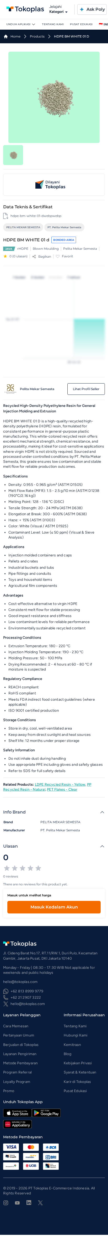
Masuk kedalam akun (54, 907)
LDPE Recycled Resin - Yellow (60, 784)
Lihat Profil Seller (86, 389)
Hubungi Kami (75, 1035)
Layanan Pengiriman (20, 1054)
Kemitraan (72, 1045)
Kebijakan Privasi (78, 1063)
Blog (67, 1054)
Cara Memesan (15, 1026)
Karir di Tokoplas (77, 1082)
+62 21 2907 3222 (25, 997)
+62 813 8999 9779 (26, 991)
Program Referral (17, 1072)
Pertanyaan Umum (18, 1035)
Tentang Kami (53, 24)
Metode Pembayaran (20, 1063)
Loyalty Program (16, 1082)
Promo (8, 1091)
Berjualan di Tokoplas (21, 1045)
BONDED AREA (63, 240)
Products (37, 36)
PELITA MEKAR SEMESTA (23, 227)
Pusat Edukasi (81, 24)
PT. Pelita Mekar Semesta (64, 227)
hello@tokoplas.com (27, 1004)
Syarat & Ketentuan (80, 1072)
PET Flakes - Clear (62, 789)
